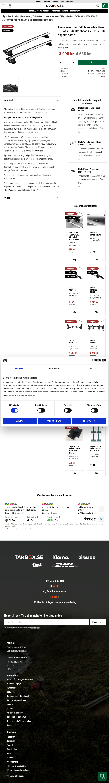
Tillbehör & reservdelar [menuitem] (16, 766)
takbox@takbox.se (19, 651)
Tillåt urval (54, 421)
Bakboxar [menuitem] (11, 741)
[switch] (41, 410)
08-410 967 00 (20, 647)
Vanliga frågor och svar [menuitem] (17, 700)
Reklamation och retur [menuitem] (16, 717)
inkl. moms (19, 776)
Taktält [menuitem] (10, 745)
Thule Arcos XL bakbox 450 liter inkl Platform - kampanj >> (54, 10)
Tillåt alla (89, 421)
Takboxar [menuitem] (11, 737)
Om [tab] (90, 368)
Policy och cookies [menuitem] (15, 713)
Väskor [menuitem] (10, 753)
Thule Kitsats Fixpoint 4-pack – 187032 (88, 170)
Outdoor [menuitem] (10, 758)
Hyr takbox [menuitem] (11, 688)
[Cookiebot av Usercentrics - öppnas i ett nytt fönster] (94, 361)
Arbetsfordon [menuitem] (12, 762)
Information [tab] (54, 368)
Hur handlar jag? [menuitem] (14, 683)
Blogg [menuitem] (9, 725)
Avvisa (20, 421)
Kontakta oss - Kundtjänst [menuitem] (18, 696)
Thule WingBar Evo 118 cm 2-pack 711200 (89, 143)
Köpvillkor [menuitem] (11, 692)
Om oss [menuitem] (10, 708)
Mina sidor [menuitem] (11, 704)
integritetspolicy (35, 628)
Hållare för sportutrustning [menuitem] (18, 770)
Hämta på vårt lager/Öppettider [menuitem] (20, 679)
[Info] (74, 259)
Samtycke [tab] (18, 368)
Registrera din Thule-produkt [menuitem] (19, 721)
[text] (66, 54)
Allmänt (8, 100)
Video (7, 197)
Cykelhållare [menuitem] (12, 749)
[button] (5, 9)
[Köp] (92, 62)
